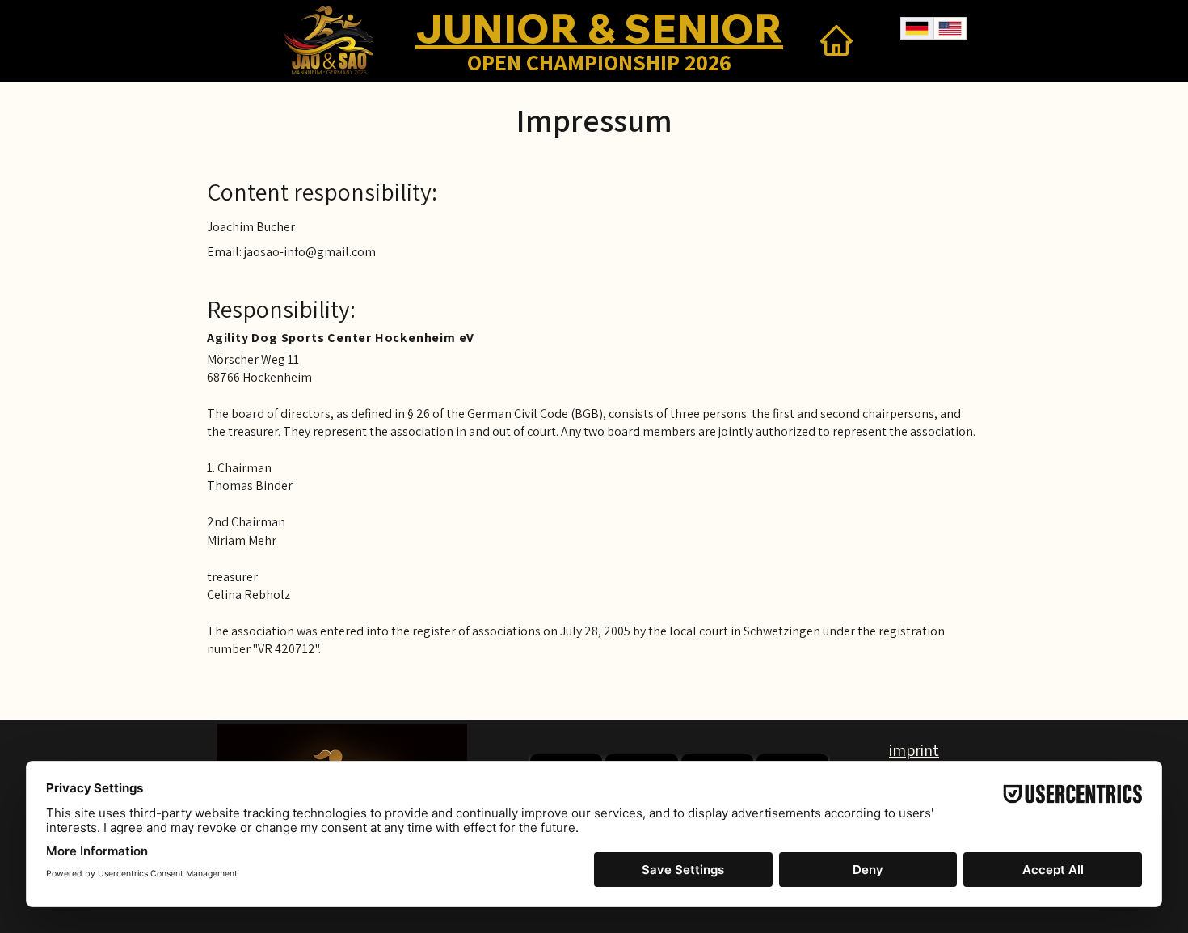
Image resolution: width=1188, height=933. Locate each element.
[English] (950, 28)
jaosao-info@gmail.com (310, 251)
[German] (917, 28)
